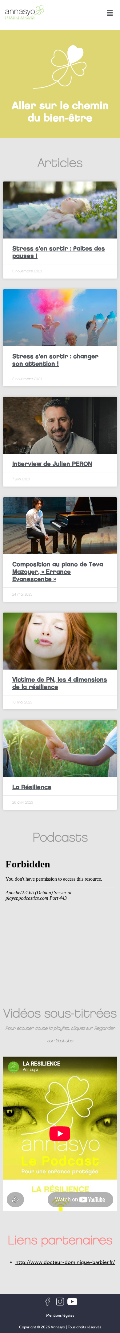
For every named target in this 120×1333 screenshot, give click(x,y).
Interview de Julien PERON (52, 463)
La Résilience (31, 787)
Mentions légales (60, 1315)
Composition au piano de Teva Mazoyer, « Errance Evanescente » (57, 572)
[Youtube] (72, 1301)
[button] (110, 13)
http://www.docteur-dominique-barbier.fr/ (65, 1262)
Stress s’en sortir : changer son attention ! (55, 360)
